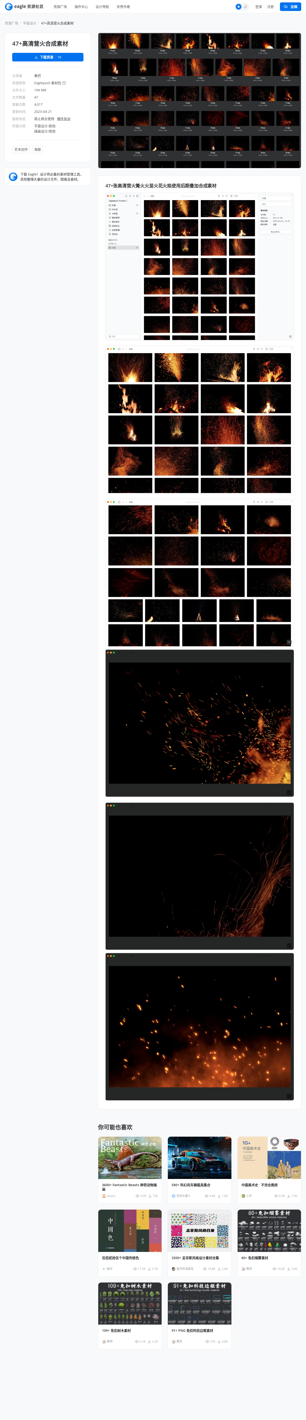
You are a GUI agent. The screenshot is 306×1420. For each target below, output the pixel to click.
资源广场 (60, 6)
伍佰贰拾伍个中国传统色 (120, 1258)
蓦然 (37, 75)
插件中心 (81, 6)
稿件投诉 (64, 118)
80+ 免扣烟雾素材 (254, 1258)
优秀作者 (123, 6)
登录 (258, 6)
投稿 (294, 6)
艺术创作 (21, 149)
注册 (270, 6)
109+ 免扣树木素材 (116, 1330)
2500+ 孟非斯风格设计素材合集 (195, 1258)
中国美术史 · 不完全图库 (259, 1185)
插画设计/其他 (44, 131)
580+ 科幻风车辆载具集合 (191, 1185)
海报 (37, 149)
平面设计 (29, 23)
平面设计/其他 (44, 126)
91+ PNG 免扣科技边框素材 (192, 1330)
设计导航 (102, 6)
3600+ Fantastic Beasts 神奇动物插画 (129, 1187)
